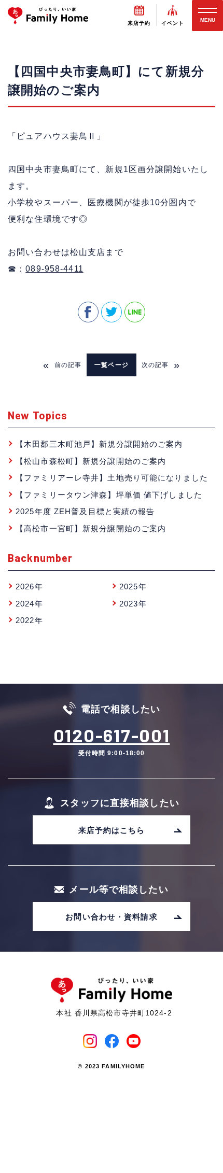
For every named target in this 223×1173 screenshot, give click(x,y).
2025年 (133, 586)
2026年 (29, 586)
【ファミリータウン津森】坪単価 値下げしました (109, 494)
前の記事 (62, 365)
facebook (88, 312)
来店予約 (139, 23)
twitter (111, 312)
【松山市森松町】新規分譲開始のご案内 (91, 461)
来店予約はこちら (111, 830)
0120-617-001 (111, 735)
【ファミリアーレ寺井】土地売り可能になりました (112, 477)
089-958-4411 (54, 268)
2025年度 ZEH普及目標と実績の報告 (85, 511)
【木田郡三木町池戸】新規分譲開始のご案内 (99, 444)
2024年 (29, 603)
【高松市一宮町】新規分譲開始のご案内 (91, 528)
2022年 (29, 620)
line (134, 312)
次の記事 (161, 365)
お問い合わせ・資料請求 (111, 916)
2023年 (133, 603)
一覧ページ (111, 365)
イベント (173, 23)
